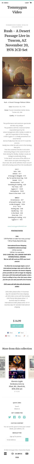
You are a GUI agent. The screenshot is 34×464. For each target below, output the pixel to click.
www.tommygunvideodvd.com (17, 226)
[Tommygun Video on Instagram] (24, 418)
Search (17, 406)
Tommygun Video (17, 9)
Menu (6, 3)
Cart (27, 3)
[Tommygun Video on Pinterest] (19, 418)
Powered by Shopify (24, 450)
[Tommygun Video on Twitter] (9, 418)
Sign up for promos (15, 436)
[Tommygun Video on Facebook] (14, 418)
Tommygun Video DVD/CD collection (17, 26)
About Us (17, 409)
